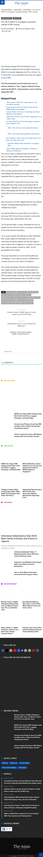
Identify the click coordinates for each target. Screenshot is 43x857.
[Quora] (33, 650)
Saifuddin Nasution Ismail (24, 303)
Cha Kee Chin (22, 292)
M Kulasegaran (19, 295)
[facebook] (2, 650)
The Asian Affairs (8, 29)
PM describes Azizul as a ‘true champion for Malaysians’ (21, 323)
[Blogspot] (29, 650)
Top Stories (22, 767)
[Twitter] (6, 650)
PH (32, 300)
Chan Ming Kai (33, 292)
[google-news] (22, 650)
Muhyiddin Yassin (34, 297)
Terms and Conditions (9, 767)
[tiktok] (25, 650)
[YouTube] (14, 650)
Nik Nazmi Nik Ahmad (9, 300)
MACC (28, 295)
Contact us (13, 763)
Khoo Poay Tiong (7, 295)
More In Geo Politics (20, 334)
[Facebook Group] (37, 650)
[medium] (10, 650)
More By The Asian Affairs (20, 332)
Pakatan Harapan (23, 300)
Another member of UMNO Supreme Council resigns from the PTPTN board (21, 312)
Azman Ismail (11, 292)
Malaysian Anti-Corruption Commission (14, 297)
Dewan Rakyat (18, 216)
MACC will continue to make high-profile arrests (23, 128)
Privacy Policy (24, 763)
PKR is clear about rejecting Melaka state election (24, 134)
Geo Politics (6, 18)
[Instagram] (18, 650)
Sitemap (4, 763)
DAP (15, 202)
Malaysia (17, 18)
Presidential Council (8, 303)
